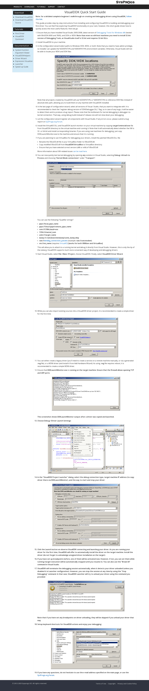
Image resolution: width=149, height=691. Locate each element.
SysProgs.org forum (54, 121)
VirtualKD (64, 243)
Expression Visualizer (24, 61)
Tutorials (41, 7)
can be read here (80, 151)
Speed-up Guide (21, 67)
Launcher (19, 64)
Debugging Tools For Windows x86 (111, 32)
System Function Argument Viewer (22, 51)
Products (18, 7)
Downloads (29, 7)
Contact (61, 7)
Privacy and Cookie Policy (127, 684)
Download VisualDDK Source (24, 21)
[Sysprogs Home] (125, 2)
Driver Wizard (21, 58)
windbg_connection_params (56, 240)
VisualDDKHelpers (22, 55)
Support (51, 7)
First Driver (19, 33)
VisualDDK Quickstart (19, 37)
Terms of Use (101, 684)
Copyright (112, 684)
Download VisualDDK (24, 17)
